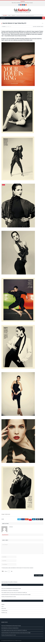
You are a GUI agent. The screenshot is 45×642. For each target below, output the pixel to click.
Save (30, 519)
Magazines (38, 26)
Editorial (34, 26)
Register (3, 604)
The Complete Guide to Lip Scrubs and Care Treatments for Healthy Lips (14, 592)
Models (42, 26)
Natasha (3, 26)
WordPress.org (4, 612)
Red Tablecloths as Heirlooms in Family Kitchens (10, 590)
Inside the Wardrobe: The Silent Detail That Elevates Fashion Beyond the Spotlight (16, 594)
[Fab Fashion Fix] (22, 11)
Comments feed (4, 610)
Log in (3, 606)
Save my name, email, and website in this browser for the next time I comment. (17, 567)
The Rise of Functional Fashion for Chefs (9, 596)
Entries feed (4, 608)
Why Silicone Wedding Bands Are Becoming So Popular (22, 2)
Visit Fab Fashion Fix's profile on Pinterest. (9, 582)
